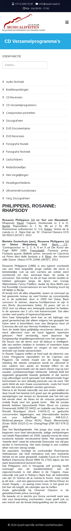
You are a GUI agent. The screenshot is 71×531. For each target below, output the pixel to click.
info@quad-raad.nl (49, 3)
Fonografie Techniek (17, 151)
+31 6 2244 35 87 (24, 3)
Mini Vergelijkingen (16, 175)
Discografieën (14, 120)
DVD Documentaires (17, 128)
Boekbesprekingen (17, 89)
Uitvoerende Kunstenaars (20, 190)
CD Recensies (13, 97)
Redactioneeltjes (15, 167)
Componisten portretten (20, 112)
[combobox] (24, 65)
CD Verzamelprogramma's (21, 105)
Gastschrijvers (14, 159)
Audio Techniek (14, 81)
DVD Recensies (14, 136)
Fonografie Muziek (16, 143)
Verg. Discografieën (17, 198)
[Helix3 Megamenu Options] (67, 22)
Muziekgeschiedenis (17, 182)
